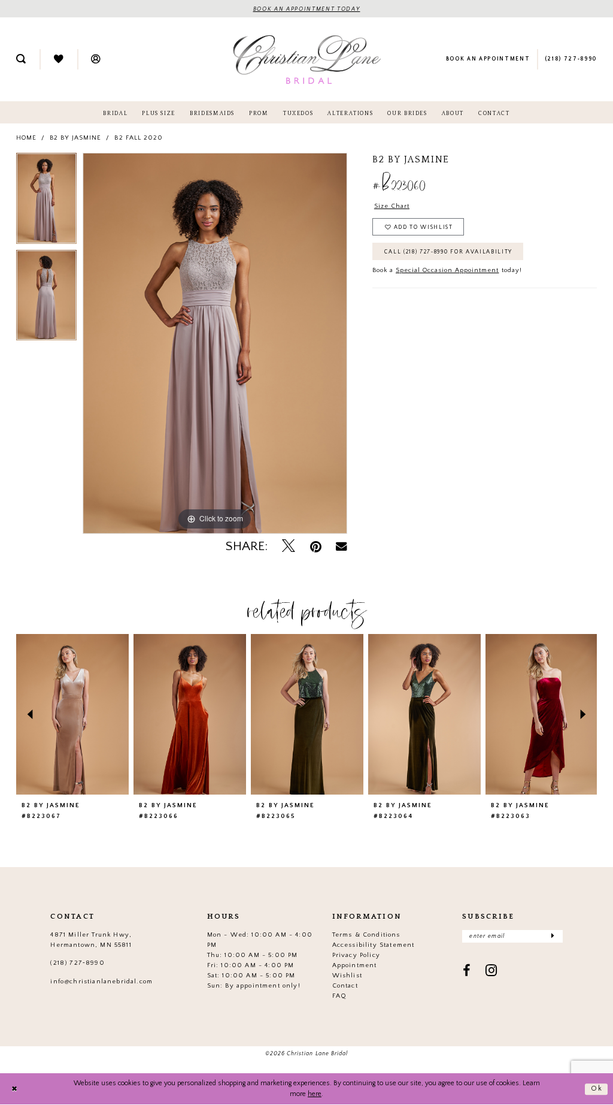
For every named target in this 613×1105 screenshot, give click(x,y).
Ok (597, 1088)
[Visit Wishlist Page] (58, 60)
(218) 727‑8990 (77, 963)
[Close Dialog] (14, 1089)
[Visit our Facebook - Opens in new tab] (466, 971)
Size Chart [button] (391, 206)
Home (26, 137)
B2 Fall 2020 (138, 137)
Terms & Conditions (366, 934)
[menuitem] (21, 60)
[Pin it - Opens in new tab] (315, 547)
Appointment (354, 965)
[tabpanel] (46, 201)
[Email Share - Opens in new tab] (341, 547)
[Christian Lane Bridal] (307, 59)
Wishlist (347, 975)
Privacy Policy (356, 955)
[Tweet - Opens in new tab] (288, 547)
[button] (96, 60)
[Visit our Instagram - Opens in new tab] (491, 971)
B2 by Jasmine (75, 137)
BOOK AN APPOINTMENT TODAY (306, 9)
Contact (345, 985)
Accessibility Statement (373, 945)
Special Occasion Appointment (447, 270)
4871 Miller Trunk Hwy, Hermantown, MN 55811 (91, 940)
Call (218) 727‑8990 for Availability (448, 252)
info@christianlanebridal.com (101, 981)
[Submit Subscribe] (552, 936)
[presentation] (72, 714)
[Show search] (21, 60)
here (314, 1094)
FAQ (339, 996)
